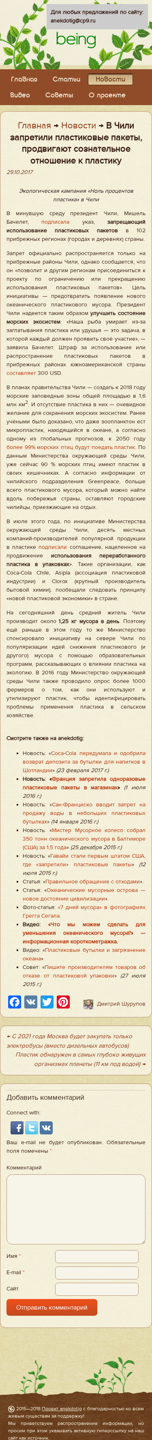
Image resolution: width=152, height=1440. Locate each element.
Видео (20, 95)
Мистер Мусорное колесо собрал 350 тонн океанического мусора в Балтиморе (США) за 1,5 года (84, 839)
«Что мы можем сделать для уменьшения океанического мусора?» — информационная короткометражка (84, 933)
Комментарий (24, 1167)
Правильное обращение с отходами (92, 881)
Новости (110, 79)
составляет (21, 373)
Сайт (12, 1288)
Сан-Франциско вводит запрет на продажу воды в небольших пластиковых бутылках (84, 813)
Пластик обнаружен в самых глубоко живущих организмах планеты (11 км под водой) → (80, 1059)
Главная (24, 79)
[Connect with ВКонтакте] (46, 1127)
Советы (59, 95)
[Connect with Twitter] (32, 1127)
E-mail (15, 1272)
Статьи (66, 79)
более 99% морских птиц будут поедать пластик (70, 447)
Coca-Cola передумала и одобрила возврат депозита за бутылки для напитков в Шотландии (84, 762)
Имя (13, 1256)
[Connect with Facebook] (18, 1127)
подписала (55, 222)
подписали (53, 547)
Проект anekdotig (62, 1408)
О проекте (107, 95)
